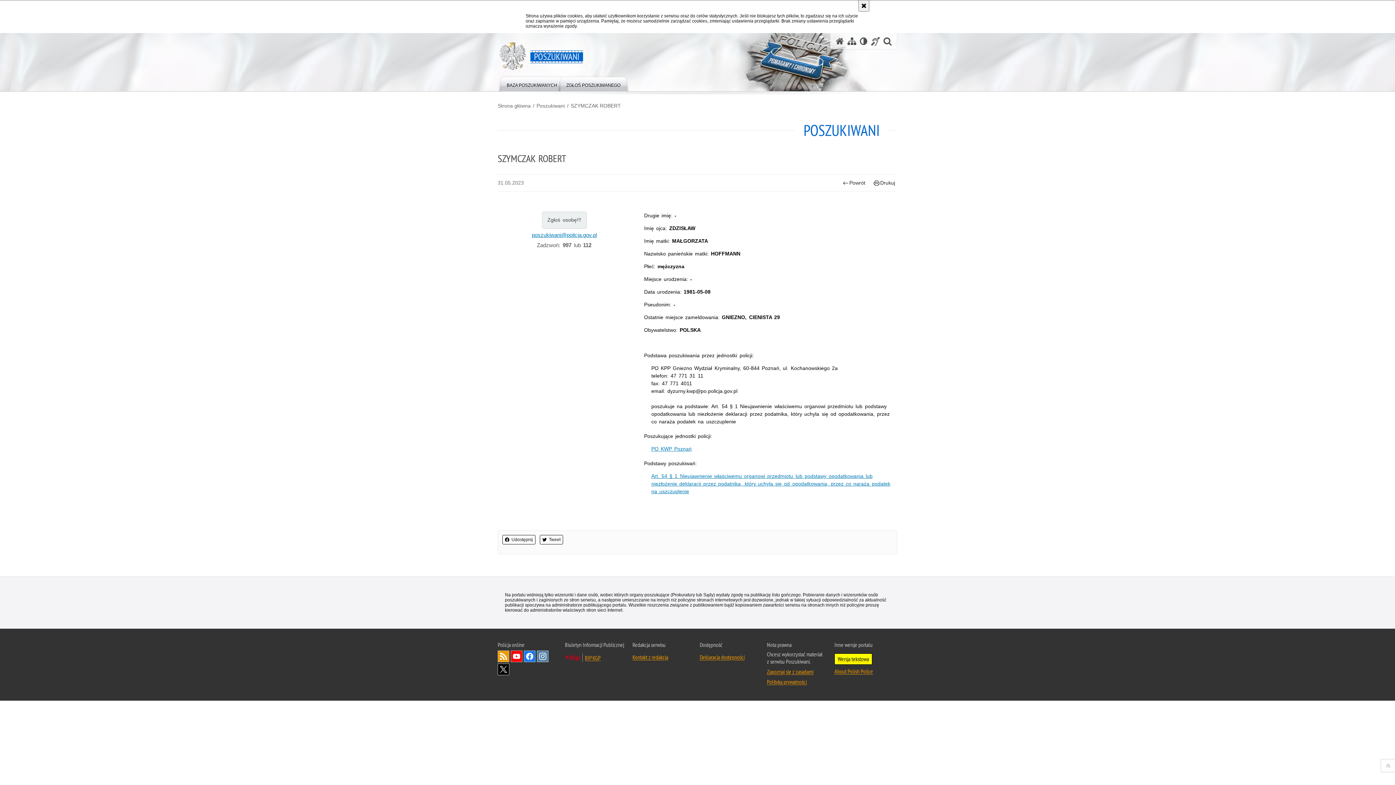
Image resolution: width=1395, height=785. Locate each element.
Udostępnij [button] (522, 539)
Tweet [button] (555, 539)
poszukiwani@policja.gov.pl (564, 235)
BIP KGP (593, 657)
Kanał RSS (503, 656)
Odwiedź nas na (516, 656)
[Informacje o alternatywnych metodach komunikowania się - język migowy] (875, 41)
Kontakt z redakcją (650, 657)
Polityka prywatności (787, 681)
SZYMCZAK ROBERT (596, 106)
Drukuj (887, 183)
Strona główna (514, 106)
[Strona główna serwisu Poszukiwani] (840, 41)
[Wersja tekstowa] (864, 41)
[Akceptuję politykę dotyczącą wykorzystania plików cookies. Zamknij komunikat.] (863, 6)
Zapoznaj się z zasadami (790, 671)
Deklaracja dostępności (722, 657)
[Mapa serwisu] (852, 41)
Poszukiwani (551, 106)
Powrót (857, 183)
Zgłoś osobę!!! (564, 220)
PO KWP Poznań (671, 449)
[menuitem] (532, 84)
